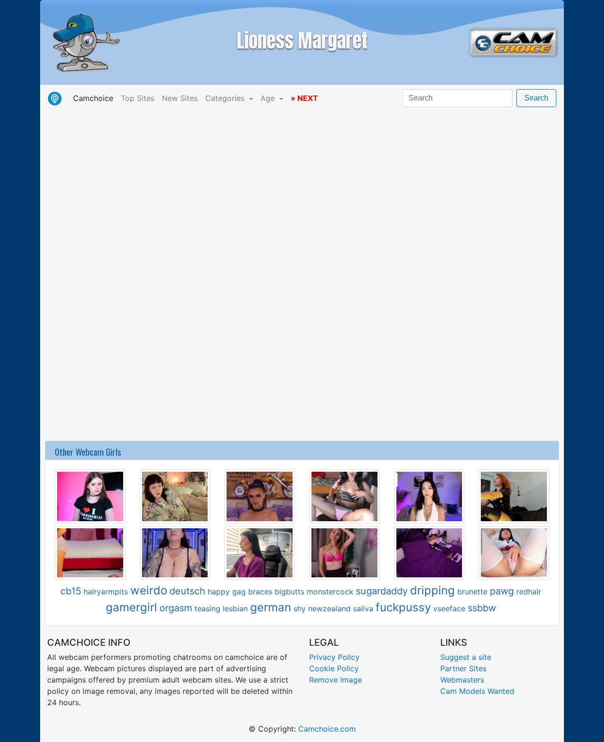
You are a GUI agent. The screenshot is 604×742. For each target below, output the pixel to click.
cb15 (70, 591)
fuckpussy (403, 607)
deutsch (187, 591)
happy (219, 591)
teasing (207, 608)
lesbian (235, 608)
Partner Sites (463, 668)
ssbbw (482, 608)
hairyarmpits (106, 591)
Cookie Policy (334, 668)
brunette (472, 591)
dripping (432, 590)
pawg (502, 591)
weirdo (148, 590)
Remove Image (335, 679)
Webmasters (462, 679)
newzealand (329, 608)
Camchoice (95, 98)
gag (239, 591)
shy (300, 608)
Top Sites (137, 98)
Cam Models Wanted (477, 691)
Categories (226, 98)
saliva (363, 608)
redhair (528, 591)
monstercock (330, 591)
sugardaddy (382, 591)
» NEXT (304, 98)
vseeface (449, 608)
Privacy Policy (334, 657)
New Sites (180, 98)
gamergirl (131, 607)
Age (268, 98)
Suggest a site (465, 657)
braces (260, 591)
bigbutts (289, 591)
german (270, 607)
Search (536, 98)
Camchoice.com (327, 729)
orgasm (175, 608)
